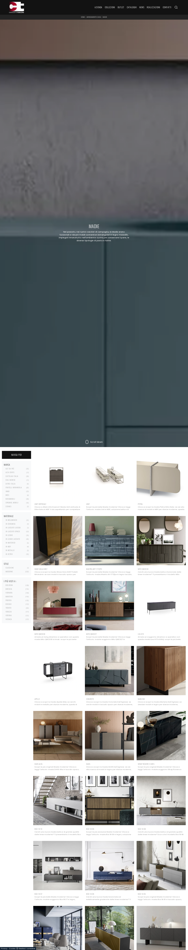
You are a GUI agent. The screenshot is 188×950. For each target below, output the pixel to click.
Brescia (9, 589)
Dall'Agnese (10, 480)
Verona (9, 615)
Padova (9, 600)
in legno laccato (13, 539)
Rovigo (9, 604)
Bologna (9, 585)
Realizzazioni (153, 7)
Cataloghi (132, 7)
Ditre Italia (10, 483)
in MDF (8, 546)
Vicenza (9, 619)
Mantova (9, 596)
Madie (105, 17)
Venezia (9, 611)
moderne (9, 571)
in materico (10, 542)
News (141, 7)
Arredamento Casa (94, 17)
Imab (7, 491)
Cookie (12, 948)
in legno (9, 535)
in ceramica (10, 524)
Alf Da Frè (10, 468)
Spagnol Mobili (12, 502)
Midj (7, 495)
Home (83, 17)
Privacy (4, 948)
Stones (8, 506)
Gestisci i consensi (27, 948)
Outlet (121, 7)
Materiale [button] (9, 516)
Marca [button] (7, 464)
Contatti (167, 7)
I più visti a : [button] (10, 581)
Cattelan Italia (12, 476)
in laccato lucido (13, 527)
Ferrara (9, 592)
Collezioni (110, 7)
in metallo (10, 550)
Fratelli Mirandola (14, 487)
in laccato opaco (13, 531)
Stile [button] (6, 563)
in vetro (9, 554)
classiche (10, 567)
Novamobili (10, 499)
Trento (8, 608)
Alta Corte (10, 472)
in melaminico (11, 520)
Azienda (98, 7)
